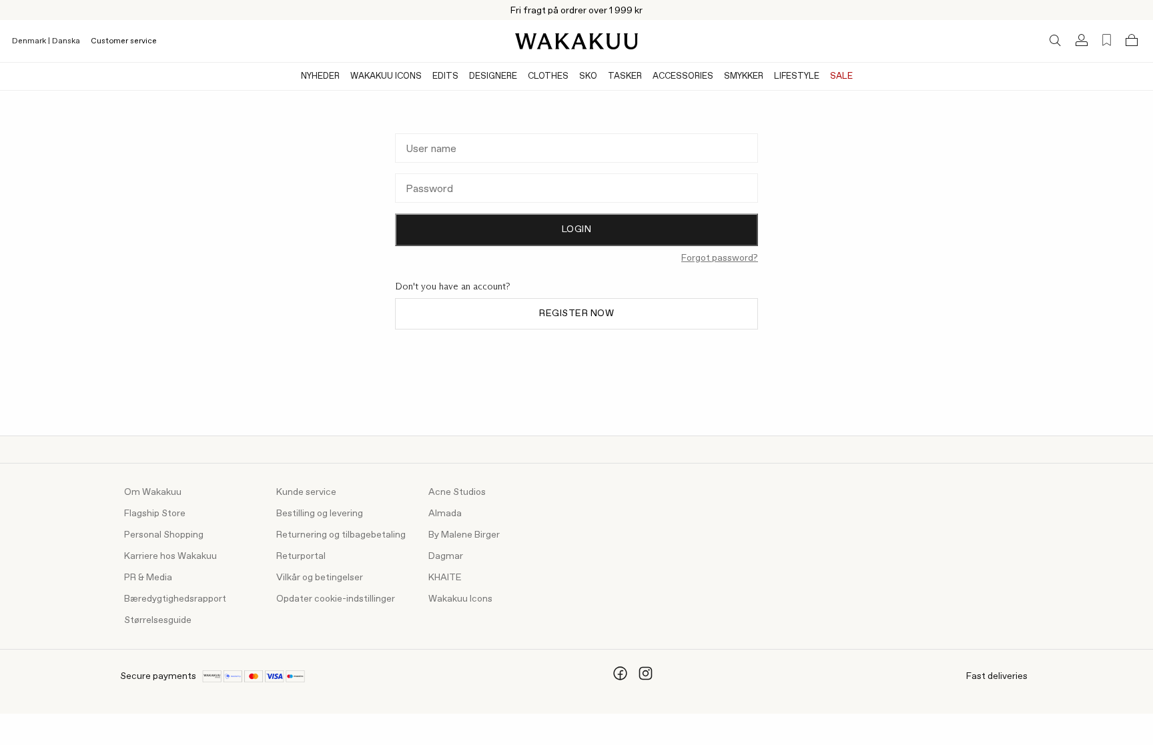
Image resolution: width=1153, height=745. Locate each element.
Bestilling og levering (319, 514)
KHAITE (445, 578)
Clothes (548, 76)
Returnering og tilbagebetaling (341, 535)
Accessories (683, 76)
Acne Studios (457, 492)
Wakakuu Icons (386, 76)
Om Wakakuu (152, 492)
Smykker (743, 76)
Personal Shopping (164, 535)
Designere (493, 76)
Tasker (625, 76)
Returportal (301, 556)
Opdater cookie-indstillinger (335, 599)
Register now (576, 313)
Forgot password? (719, 258)
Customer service (124, 41)
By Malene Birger (464, 535)
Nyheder (320, 76)
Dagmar (445, 556)
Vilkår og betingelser (319, 578)
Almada (445, 514)
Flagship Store (154, 514)
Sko (588, 76)
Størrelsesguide (157, 620)
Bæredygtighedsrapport (175, 599)
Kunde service (306, 492)
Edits (445, 76)
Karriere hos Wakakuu (170, 556)
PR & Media (148, 578)
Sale (841, 76)
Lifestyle (796, 76)
